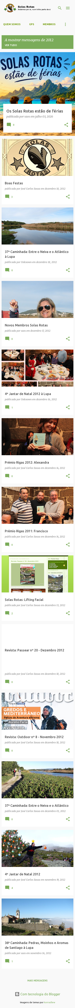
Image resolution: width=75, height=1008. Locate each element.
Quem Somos (11, 24)
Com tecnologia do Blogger (40, 994)
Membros (49, 24)
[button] (66, 125)
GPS (31, 24)
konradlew (49, 1002)
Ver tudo (11, 45)
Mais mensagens (37, 980)
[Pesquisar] (59, 8)
